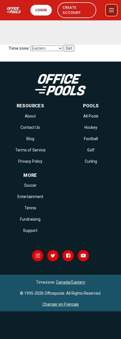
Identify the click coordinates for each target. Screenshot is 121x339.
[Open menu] (111, 10)
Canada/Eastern (70, 282)
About (30, 116)
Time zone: (19, 48)
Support (30, 230)
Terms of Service (30, 150)
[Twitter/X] (53, 255)
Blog (30, 138)
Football (91, 138)
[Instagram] (37, 255)
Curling (91, 161)
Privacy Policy (30, 161)
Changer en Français (60, 304)
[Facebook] (68, 255)
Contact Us (30, 127)
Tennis (30, 208)
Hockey (90, 127)
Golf (91, 150)
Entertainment (30, 196)
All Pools (90, 116)
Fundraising (30, 219)
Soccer (30, 185)
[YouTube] (83, 255)
